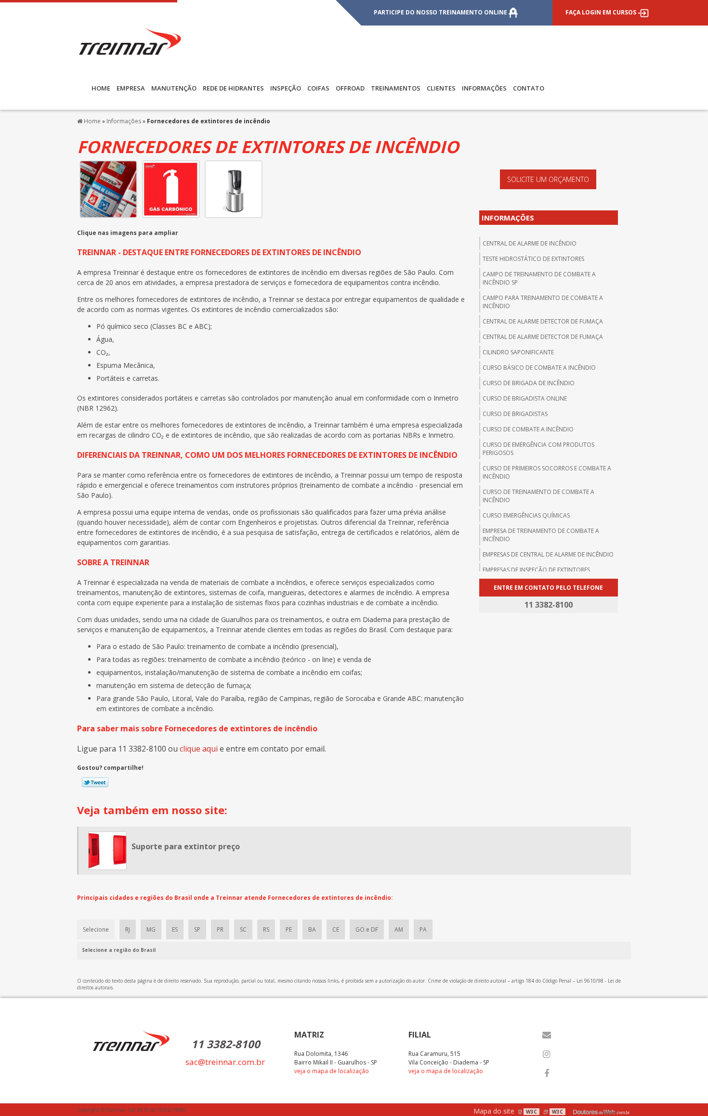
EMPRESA (131, 88)
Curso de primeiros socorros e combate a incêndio (547, 472)
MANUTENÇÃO (174, 88)
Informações (508, 217)
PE (289, 929)
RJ (127, 929)
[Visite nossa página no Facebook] (546, 1073)
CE (335, 929)
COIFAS (318, 88)
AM (398, 929)
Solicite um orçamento (548, 179)
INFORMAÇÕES (484, 88)
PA (423, 929)
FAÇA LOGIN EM (600, 12)
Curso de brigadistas (515, 414)
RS (266, 929)
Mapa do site (493, 1111)
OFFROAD (350, 88)
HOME (101, 88)
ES (175, 929)
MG (151, 929)
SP (197, 929)
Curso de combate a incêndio (528, 429)
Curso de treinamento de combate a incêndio (538, 496)
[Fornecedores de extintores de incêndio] (108, 188)
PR (220, 929)
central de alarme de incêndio (530, 243)
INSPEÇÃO (285, 88)
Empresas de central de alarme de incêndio (548, 554)
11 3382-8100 (225, 1044)
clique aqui (199, 748)
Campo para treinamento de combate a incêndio (543, 302)
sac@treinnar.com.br (225, 1061)
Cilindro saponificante (518, 352)
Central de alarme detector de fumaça (543, 321)
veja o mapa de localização (331, 1071)
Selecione (96, 929)
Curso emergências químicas (526, 515)
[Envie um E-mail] (546, 1035)
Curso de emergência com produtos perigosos (538, 449)
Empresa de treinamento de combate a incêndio (541, 535)
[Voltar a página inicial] (130, 40)
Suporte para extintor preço (185, 846)
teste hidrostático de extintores (533, 259)
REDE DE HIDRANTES (233, 88)
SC (243, 929)
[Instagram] (546, 1054)
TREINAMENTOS (395, 88)
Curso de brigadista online (525, 398)
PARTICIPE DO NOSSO (440, 12)
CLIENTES (441, 88)
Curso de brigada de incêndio (529, 383)
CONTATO (528, 88)
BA (312, 929)
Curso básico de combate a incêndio (539, 367)
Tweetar (95, 782)
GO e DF (366, 929)
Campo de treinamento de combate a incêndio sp (539, 278)
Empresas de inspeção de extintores (536, 570)
